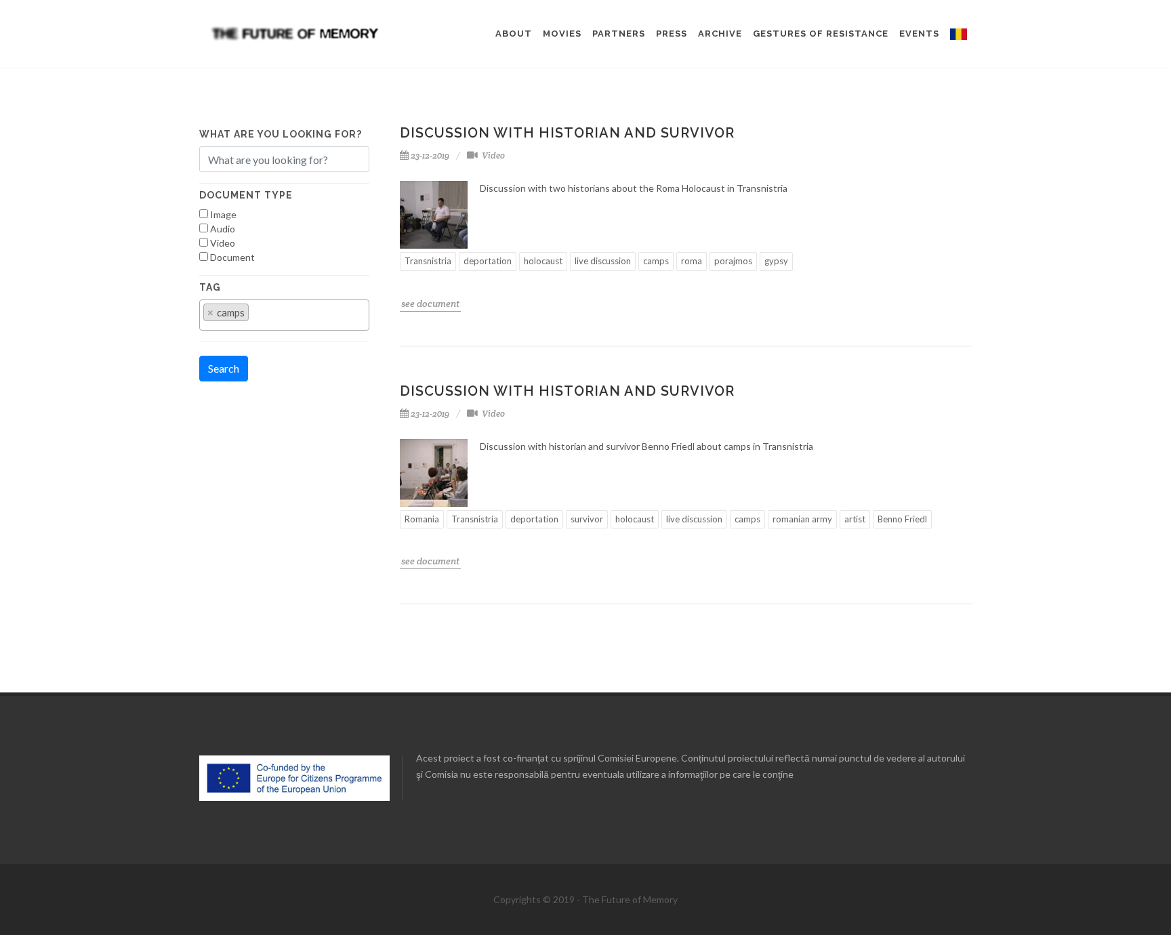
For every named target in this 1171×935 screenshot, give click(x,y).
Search (223, 368)
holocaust (543, 260)
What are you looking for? (280, 134)
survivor (587, 519)
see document (430, 303)
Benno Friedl (902, 519)
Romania (422, 519)
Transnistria (428, 260)
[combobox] (284, 315)
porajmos (733, 260)
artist (854, 519)
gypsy (776, 260)
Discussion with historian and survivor (567, 133)
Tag (210, 287)
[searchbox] (256, 318)
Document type (246, 195)
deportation (488, 260)
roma (691, 260)
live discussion (603, 260)
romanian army (802, 519)
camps (656, 260)
